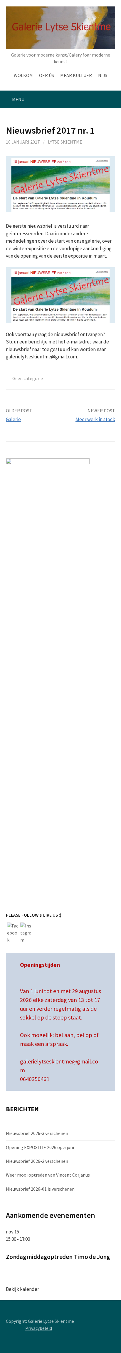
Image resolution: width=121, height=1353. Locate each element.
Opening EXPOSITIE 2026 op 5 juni (40, 1147)
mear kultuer (76, 75)
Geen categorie (27, 378)
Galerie (13, 419)
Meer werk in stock (95, 419)
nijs (102, 75)
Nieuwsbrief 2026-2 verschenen (37, 1161)
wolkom (23, 75)
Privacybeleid (38, 1328)
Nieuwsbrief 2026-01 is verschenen (40, 1189)
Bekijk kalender (22, 1289)
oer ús (46, 75)
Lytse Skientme (65, 142)
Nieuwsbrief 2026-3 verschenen (37, 1133)
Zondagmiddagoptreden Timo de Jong (58, 1257)
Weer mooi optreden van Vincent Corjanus (48, 1175)
